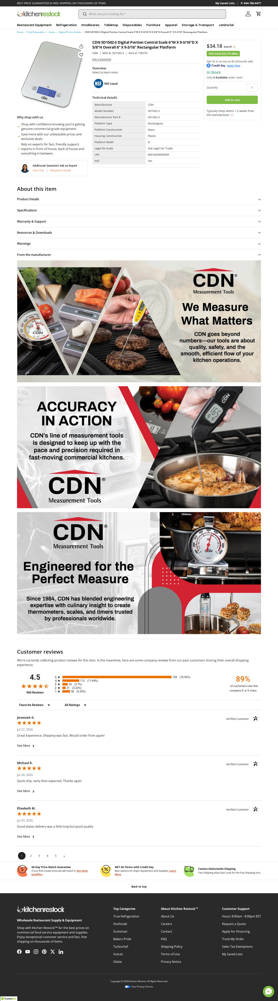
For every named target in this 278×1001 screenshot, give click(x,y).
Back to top (139, 886)
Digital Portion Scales (70, 32)
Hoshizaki (120, 924)
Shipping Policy (171, 946)
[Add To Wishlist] (81, 54)
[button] (259, 14)
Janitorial (226, 25)
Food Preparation (36, 32)
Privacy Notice (171, 962)
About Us (167, 916)
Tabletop (111, 25)
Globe (117, 962)
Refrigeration (66, 25)
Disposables (132, 25)
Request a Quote (234, 924)
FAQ (164, 939)
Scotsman (120, 931)
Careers (166, 924)
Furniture (153, 25)
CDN (95, 53)
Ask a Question (101, 59)
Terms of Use (170, 954)
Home (20, 32)
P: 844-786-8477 (251, 3)
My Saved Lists (225, 3)
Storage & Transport (198, 25)
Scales (52, 32)
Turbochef (120, 946)
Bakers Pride (122, 939)
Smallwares (90, 25)
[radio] (139, 677)
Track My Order (233, 939)
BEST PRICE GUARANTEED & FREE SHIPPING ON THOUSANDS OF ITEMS (61, 3)
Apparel (171, 25)
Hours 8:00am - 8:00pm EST (241, 916)
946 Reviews (39, 692)
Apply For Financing (236, 931)
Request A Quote (60, 170)
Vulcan (118, 954)
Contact (166, 931)
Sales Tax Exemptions (237, 946)
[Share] (81, 46)
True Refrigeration (126, 916)
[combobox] (152, 14)
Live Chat (38, 170)
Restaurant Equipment (34, 25)
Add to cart (232, 100)
